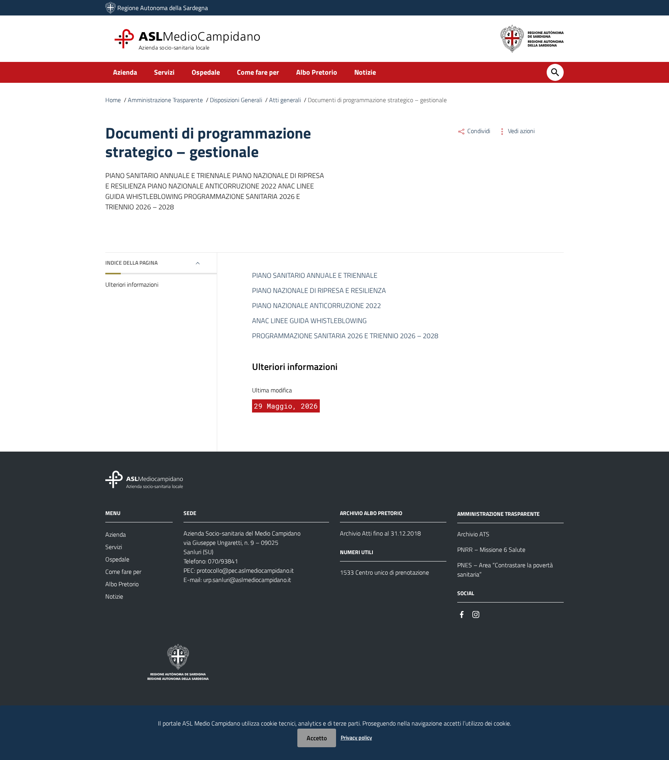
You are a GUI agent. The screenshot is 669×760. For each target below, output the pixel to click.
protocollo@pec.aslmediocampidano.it (245, 570)
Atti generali (285, 99)
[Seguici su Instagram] (475, 614)
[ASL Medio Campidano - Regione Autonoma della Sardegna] (144, 479)
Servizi (164, 72)
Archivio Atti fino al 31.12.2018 (380, 533)
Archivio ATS (473, 534)
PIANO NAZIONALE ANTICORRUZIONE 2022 (316, 305)
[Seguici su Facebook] (462, 614)
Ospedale (206, 72)
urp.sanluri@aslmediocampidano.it (247, 579)
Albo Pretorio (316, 72)
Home (113, 99)
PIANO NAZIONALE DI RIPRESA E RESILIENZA (319, 290)
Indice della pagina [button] (131, 262)
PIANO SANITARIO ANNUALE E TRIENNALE (314, 275)
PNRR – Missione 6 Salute (491, 549)
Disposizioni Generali (236, 99)
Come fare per (258, 72)
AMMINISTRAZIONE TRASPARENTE (498, 514)
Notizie (365, 72)
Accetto (317, 738)
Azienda (125, 72)
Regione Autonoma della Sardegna (162, 7)
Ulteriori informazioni (131, 284)
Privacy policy (356, 737)
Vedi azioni (520, 130)
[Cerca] (555, 72)
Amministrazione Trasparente (165, 99)
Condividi (478, 130)
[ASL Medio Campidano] (110, 7)
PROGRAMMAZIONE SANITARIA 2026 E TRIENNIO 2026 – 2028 (345, 335)
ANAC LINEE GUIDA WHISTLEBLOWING (309, 320)
